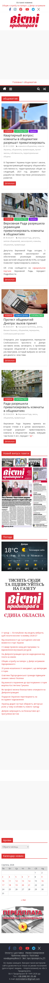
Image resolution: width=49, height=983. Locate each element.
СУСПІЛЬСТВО (21, 131)
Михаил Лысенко (10, 330)
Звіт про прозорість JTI (33, 958)
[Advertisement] (24, 54)
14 (29, 881)
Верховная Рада (24, 238)
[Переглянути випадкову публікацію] (45, 89)
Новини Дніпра (22, 315)
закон (34, 414)
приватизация (28, 149)
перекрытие (34, 330)
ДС (31, 436)
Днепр (39, 327)
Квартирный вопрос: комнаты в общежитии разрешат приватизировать (24, 138)
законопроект (26, 241)
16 (42, 881)
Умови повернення (34, 952)
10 (3, 881)
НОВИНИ (8, 131)
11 (10, 881)
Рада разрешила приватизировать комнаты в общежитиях (24, 407)
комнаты (36, 241)
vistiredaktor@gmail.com (28, 979)
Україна (33, 131)
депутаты (36, 238)
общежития (17, 149)
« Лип (23, 900)
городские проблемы (27, 327)
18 (10, 885)
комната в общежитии (27, 146)
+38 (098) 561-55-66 (27, 976)
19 (16, 885)
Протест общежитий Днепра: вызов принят (20, 321)
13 (23, 881)
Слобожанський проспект (14, 334)
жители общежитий (12, 241)
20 (23, 885)
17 (3, 885)
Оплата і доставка (14, 952)
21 (29, 885)
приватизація (19, 245)
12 (16, 881)
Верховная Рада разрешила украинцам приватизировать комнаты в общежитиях (24, 228)
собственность (16, 153)
